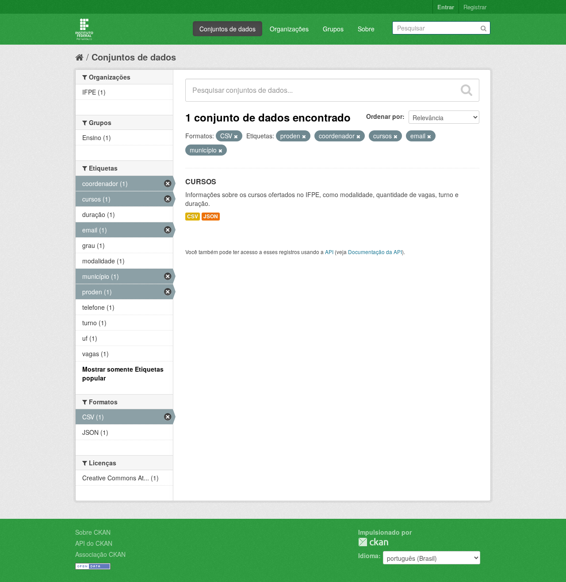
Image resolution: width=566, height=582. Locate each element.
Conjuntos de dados (227, 28)
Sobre (366, 28)
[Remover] (236, 136)
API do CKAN (93, 543)
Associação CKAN (100, 554)
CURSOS (200, 181)
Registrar (474, 7)
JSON (210, 216)
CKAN (373, 542)
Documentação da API (375, 251)
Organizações (289, 28)
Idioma (368, 555)
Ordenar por (384, 116)
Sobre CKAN (93, 532)
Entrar (445, 7)
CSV (192, 216)
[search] (466, 90)
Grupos (333, 28)
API (329, 251)
